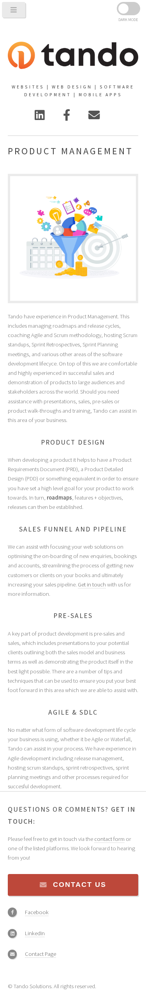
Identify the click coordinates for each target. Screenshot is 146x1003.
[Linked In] (40, 117)
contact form (109, 838)
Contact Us (79, 884)
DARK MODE (128, 19)
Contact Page (40, 953)
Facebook (37, 912)
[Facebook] (66, 117)
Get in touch (92, 584)
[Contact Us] (94, 117)
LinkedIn (35, 933)
